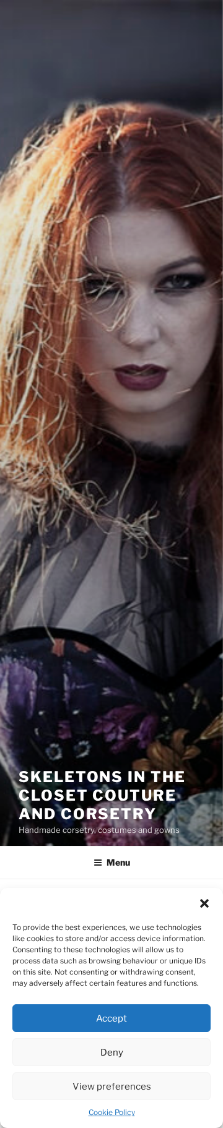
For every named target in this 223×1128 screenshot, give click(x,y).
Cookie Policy (112, 1112)
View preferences (111, 1086)
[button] (204, 903)
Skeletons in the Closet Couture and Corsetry (102, 795)
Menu (118, 862)
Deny (111, 1052)
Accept (111, 1018)
